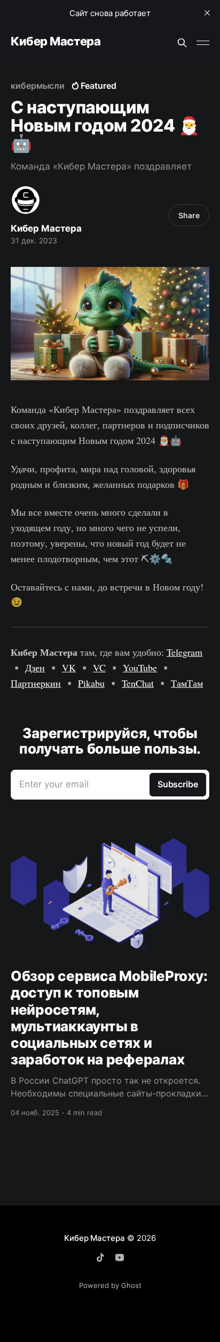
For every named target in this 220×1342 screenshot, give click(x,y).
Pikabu (91, 683)
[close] (207, 12)
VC (99, 667)
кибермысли (38, 85)
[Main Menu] (203, 43)
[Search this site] (182, 42)
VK (69, 667)
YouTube (140, 667)
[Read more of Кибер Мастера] (26, 200)
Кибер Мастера (55, 41)
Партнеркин (36, 683)
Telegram (184, 652)
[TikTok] (100, 1257)
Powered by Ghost (110, 1285)
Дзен (35, 667)
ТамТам (187, 683)
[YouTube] (119, 1257)
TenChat (138, 683)
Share (189, 215)
